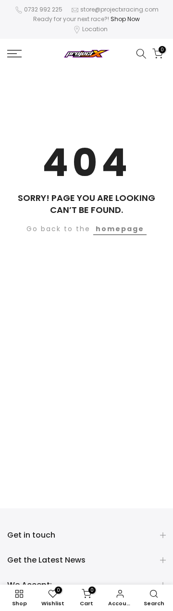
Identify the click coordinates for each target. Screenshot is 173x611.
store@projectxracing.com (119, 9)
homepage (120, 229)
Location (95, 29)
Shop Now (125, 19)
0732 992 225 (43, 9)
